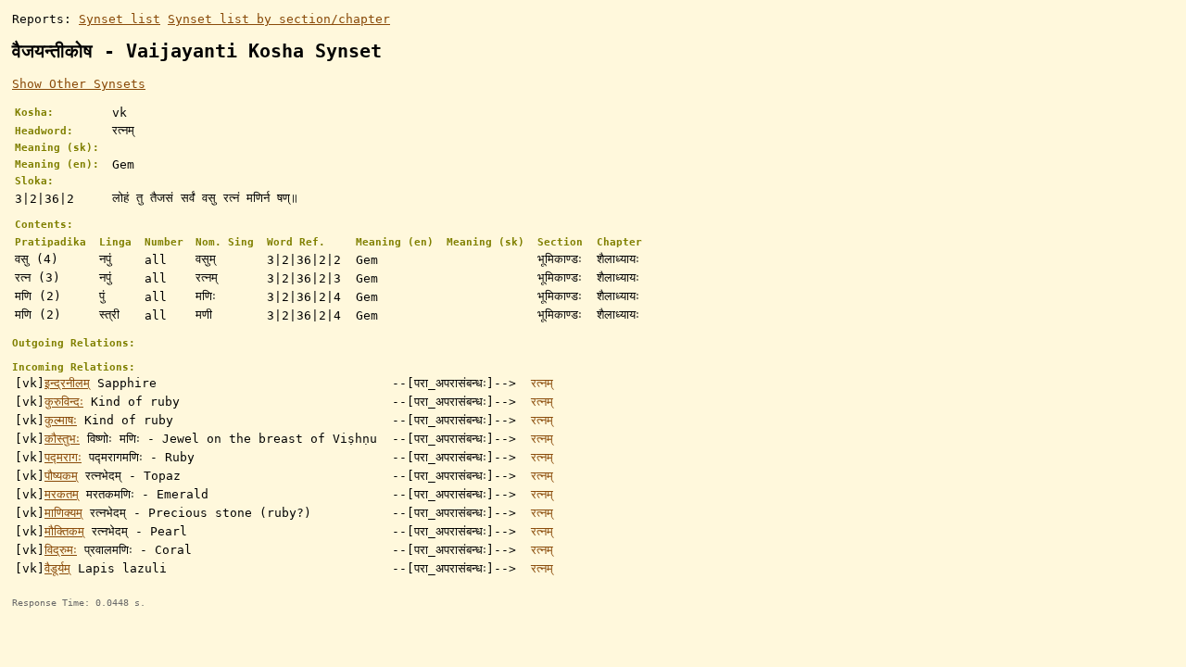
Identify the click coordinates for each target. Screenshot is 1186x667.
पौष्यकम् (61, 476)
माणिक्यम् (63, 513)
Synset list (119, 19)
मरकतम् (61, 494)
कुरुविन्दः (63, 402)
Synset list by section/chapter (279, 19)
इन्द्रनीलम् (67, 383)
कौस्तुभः (62, 439)
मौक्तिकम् (64, 531)
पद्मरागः (63, 457)
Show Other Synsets (78, 84)
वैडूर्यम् (57, 568)
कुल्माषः (60, 420)
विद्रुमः (60, 550)
